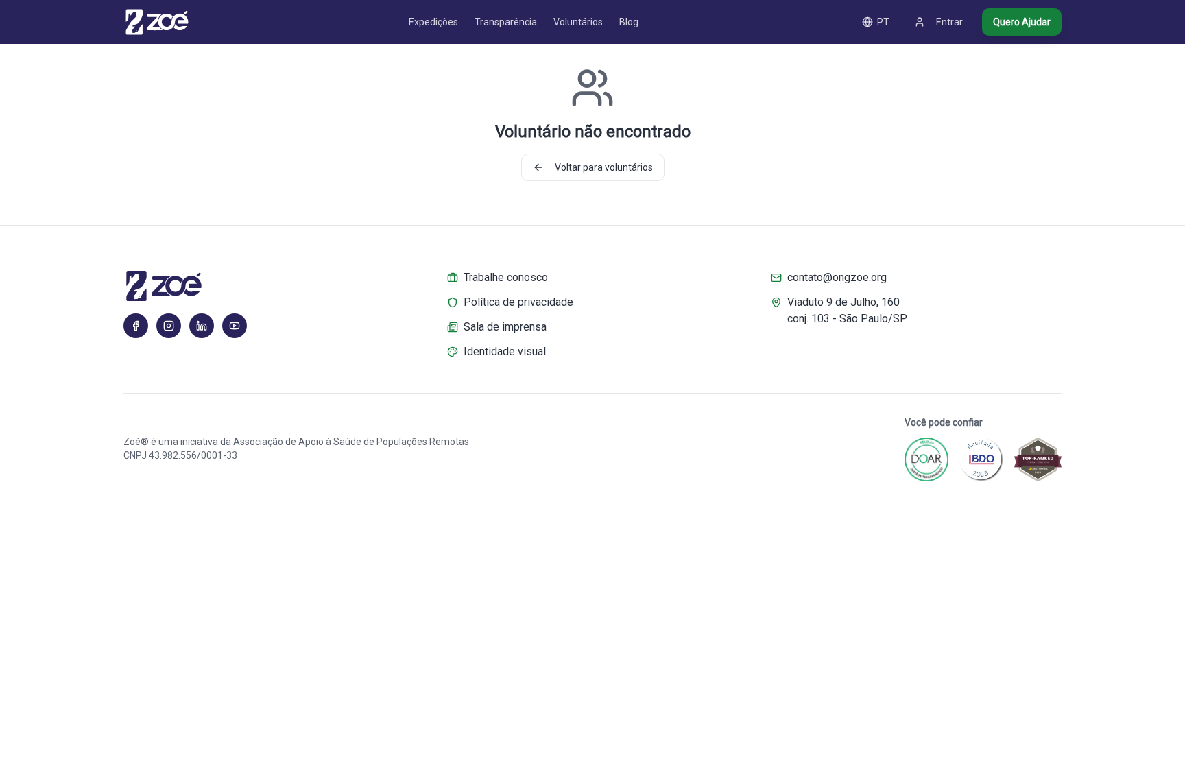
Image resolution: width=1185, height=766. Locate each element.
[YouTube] (234, 325)
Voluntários (578, 21)
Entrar (949, 21)
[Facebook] (135, 325)
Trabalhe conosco (506, 277)
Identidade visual (505, 351)
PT (883, 21)
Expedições (433, 21)
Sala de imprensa (505, 326)
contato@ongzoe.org (837, 277)
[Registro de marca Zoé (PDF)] (268, 286)
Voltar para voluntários (604, 167)
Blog (628, 21)
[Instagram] (168, 325)
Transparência (506, 21)
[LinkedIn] (201, 325)
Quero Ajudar (1022, 21)
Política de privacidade (518, 302)
